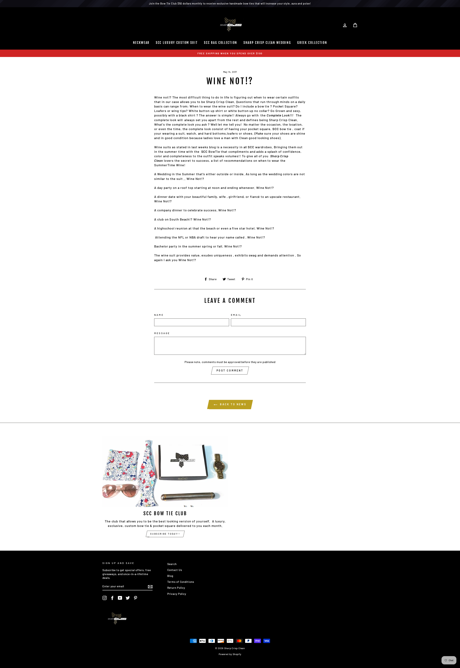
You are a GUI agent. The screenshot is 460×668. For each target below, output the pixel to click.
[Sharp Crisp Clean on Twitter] (128, 598)
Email (236, 314)
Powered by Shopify (230, 654)
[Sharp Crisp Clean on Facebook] (112, 598)
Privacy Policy (176, 593)
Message (162, 333)
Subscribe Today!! (165, 533)
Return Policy (176, 587)
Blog (170, 575)
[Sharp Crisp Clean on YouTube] (120, 598)
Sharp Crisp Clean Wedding (267, 43)
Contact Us (174, 569)
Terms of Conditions (180, 581)
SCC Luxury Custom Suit (177, 43)
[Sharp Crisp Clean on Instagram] (104, 598)
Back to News (232, 404)
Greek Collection (312, 43)
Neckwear (141, 43)
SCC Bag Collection (220, 43)
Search (172, 564)
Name (159, 314)
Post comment (230, 370)
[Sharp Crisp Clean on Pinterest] (135, 598)
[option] (230, 53)
